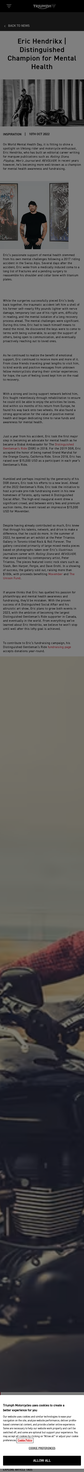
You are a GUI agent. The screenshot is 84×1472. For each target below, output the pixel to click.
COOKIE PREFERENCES (42, 1448)
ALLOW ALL (42, 1460)
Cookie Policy (25, 1440)
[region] (42, 1432)
